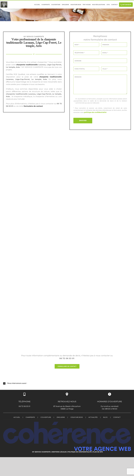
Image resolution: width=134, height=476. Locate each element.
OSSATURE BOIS (76, 417)
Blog (105, 417)
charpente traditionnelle (27, 65)
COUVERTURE (46, 417)
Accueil (17, 417)
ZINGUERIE (61, 417)
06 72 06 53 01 (24, 406)
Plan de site (98, 452)
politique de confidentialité (95, 112)
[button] (67, 383)
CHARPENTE (30, 417)
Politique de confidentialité (79, 452)
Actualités (93, 417)
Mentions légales (59, 452)
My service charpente (41, 452)
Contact (116, 417)
